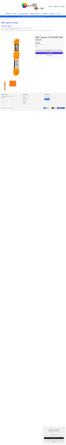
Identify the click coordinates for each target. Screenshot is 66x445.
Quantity (36, 46)
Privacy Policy (25, 99)
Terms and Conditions (26, 98)
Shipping (36, 44)
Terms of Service (25, 101)
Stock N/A (24, 103)
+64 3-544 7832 (3, 97)
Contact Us (24, 97)
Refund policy (25, 102)
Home (58, 13)
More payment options (49, 55)
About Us (24, 96)
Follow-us (24, 100)
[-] (35, 48)
